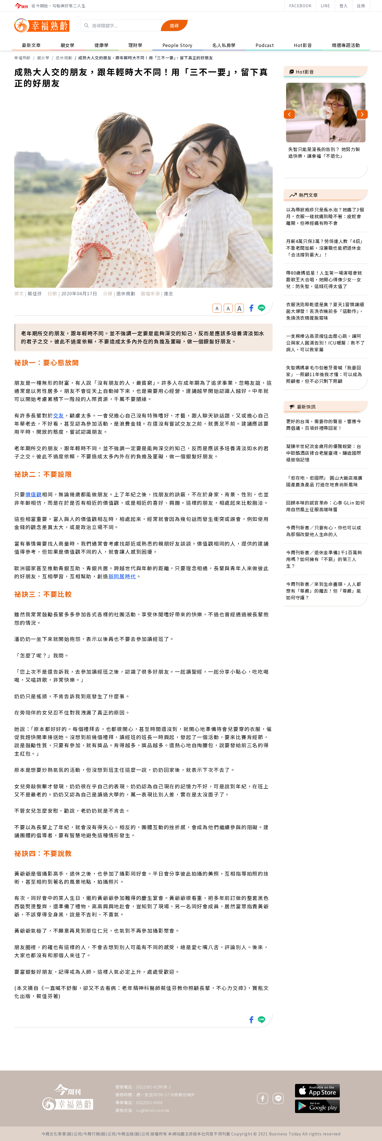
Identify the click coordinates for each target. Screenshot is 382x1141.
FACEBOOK (300, 5)
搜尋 (174, 25)
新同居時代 (122, 576)
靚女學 (43, 57)
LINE (325, 5)
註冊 (361, 5)
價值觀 (33, 494)
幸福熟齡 (22, 57)
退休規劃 (64, 57)
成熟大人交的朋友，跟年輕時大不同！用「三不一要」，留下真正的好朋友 (145, 57)
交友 (58, 415)
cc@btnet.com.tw (153, 1110)
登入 (343, 5)
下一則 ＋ (298, 1070)
